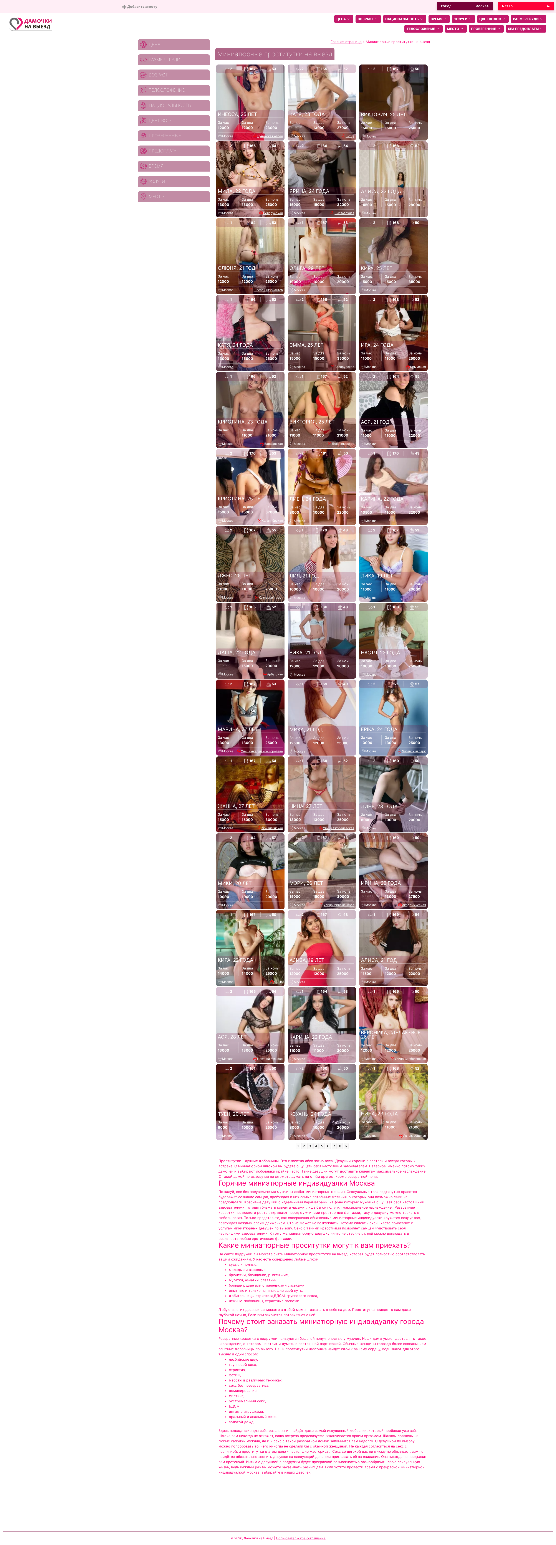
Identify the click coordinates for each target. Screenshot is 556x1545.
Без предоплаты (523, 29)
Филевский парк (414, 751)
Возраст (365, 19)
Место (453, 29)
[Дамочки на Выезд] (30, 23)
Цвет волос (490, 19)
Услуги (460, 19)
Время (436, 19)
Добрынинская (343, 443)
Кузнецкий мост (271, 597)
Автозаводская (414, 1135)
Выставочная (344, 213)
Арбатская (275, 674)
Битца (350, 136)
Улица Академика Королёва (262, 751)
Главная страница (346, 42)
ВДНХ (278, 982)
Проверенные (483, 29)
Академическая (414, 905)
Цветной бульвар (270, 1058)
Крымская (418, 367)
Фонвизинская (272, 828)
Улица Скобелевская (338, 828)
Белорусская (273, 213)
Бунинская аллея (270, 136)
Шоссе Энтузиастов (268, 290)
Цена (341, 19)
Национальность (402, 19)
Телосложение (421, 29)
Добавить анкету (141, 6)
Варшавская (273, 443)
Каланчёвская (272, 520)
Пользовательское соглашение (301, 1538)
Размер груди (526, 19)
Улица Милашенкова (339, 905)
